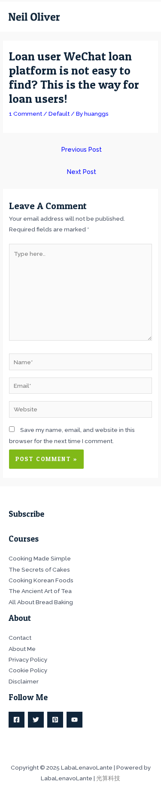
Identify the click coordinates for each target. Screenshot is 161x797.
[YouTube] (74, 720)
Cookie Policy (28, 670)
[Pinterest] (55, 720)
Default (59, 113)
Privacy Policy (28, 659)
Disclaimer (24, 681)
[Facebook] (16, 720)
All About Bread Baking (41, 602)
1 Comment (25, 113)
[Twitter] (36, 720)
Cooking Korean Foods (41, 580)
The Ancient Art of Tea (40, 590)
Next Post (81, 171)
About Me (22, 648)
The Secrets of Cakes (39, 569)
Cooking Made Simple (40, 558)
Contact (20, 637)
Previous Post (81, 149)
